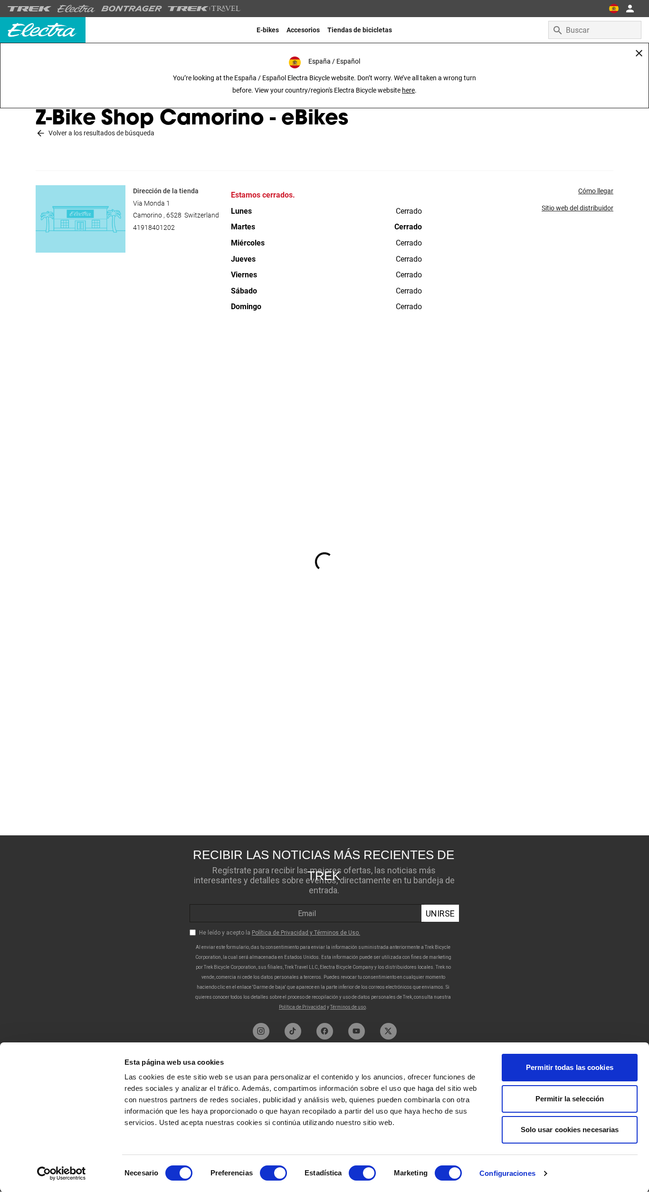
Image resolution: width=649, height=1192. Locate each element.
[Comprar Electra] (76, 8)
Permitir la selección (569, 1099)
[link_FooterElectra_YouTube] (356, 1031)
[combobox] (594, 30)
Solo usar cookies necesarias (570, 1130)
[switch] (273, 1173)
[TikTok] (293, 1031)
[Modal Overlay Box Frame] (324, 926)
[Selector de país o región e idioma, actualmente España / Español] (614, 8)
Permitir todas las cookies (569, 1067)
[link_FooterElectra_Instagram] (261, 1031)
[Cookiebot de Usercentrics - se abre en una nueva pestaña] (61, 1173)
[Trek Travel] (204, 8)
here (408, 90)
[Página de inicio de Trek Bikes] (30, 8)
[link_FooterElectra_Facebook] (324, 1031)
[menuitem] (268, 30)
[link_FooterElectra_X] (388, 1031)
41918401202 (154, 227)
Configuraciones (507, 1173)
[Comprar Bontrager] (131, 8)
